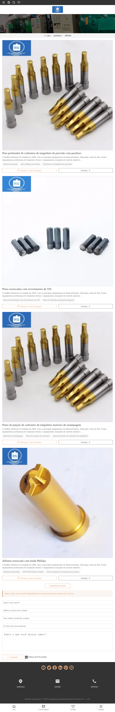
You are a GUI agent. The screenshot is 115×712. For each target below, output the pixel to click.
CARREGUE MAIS (57, 586)
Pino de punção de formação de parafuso (63, 572)
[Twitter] (49, 667)
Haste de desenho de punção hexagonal (58, 300)
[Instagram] (71, 667)
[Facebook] (54, 667)
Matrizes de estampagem (13, 436)
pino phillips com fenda (30, 164)
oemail (57, 686)
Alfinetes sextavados (11, 572)
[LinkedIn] (60, 667)
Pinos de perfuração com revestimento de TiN (21, 300)
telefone (94, 686)
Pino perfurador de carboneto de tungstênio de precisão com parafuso (41, 153)
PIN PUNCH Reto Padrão (33, 572)
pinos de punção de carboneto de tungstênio (70, 436)
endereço (21, 686)
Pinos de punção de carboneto (38, 436)
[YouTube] (43, 667)
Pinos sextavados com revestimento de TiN (26, 288)
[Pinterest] (66, 667)
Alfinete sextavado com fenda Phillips (24, 560)
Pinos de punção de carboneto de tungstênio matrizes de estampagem (41, 424)
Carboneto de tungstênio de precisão (57, 164)
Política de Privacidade (37, 657)
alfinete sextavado (10, 164)
